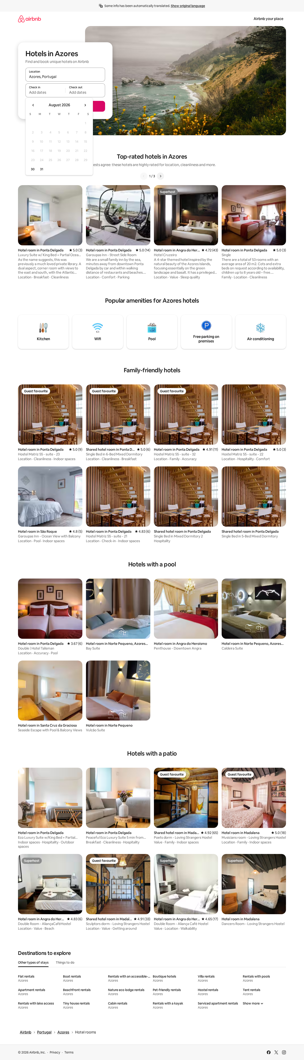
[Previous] (143, 176)
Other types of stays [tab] (33, 962)
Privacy (55, 1052)
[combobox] (65, 76)
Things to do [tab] (65, 962)
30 (33, 169)
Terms (69, 1052)
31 (41, 169)
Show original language (188, 6)
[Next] (160, 176)
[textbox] (45, 92)
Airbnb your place (268, 18)
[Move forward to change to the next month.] (85, 105)
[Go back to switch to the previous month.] (33, 105)
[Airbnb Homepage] (29, 19)
